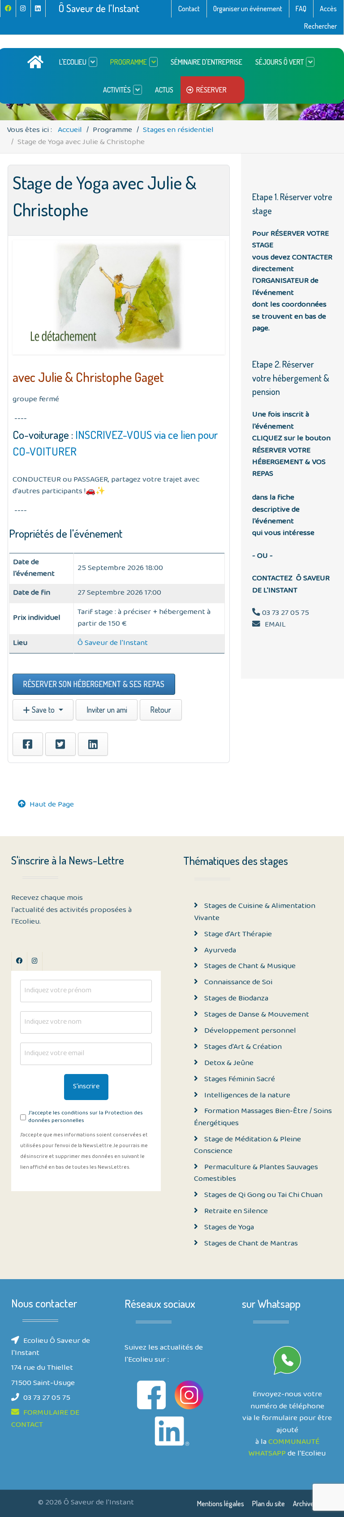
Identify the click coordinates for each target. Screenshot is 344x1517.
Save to (43, 710)
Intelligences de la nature (246, 1096)
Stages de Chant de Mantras (250, 1244)
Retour (160, 710)
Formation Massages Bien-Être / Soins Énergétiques (263, 1117)
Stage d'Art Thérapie (237, 935)
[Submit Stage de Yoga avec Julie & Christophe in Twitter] (60, 744)
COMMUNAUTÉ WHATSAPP (284, 1448)
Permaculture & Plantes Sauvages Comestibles (256, 1174)
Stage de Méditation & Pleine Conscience (247, 1146)
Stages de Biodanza (235, 999)
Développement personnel (249, 1031)
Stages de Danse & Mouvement (255, 1015)
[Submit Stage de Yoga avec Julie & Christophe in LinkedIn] (93, 744)
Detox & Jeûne (228, 1064)
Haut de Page (52, 805)
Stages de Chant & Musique (249, 967)
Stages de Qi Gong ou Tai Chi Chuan (262, 1196)
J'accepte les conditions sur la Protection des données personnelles (85, 1117)
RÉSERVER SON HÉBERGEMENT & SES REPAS (93, 684)
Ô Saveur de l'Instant (99, 8)
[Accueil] (37, 62)
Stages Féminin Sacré (238, 1080)
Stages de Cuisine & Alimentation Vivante (254, 912)
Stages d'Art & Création (242, 1047)
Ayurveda (219, 951)
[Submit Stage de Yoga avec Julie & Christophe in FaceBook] (28, 744)
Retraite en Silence (235, 1212)
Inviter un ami (106, 710)
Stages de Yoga (228, 1228)
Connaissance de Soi (237, 983)
